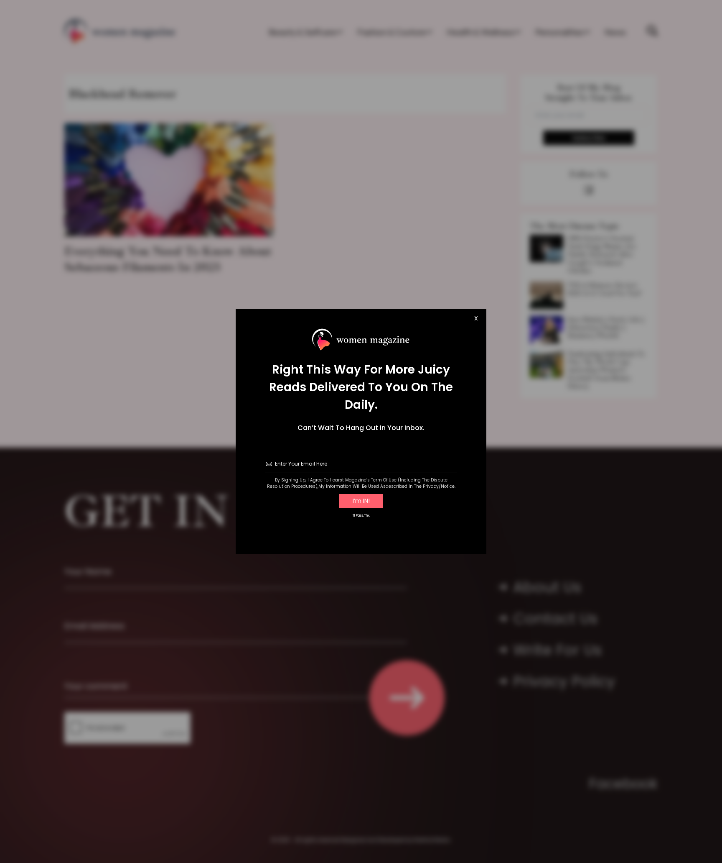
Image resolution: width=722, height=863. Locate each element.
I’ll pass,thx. (361, 515)
